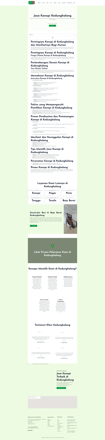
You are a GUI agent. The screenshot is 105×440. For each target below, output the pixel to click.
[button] (40, 2)
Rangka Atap (49, 420)
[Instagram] (30, 430)
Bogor (52, 23)
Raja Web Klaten (61, 437)
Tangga (55, 2)
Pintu (51, 2)
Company (38, 2)
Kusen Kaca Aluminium (51, 426)
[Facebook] (28, 430)
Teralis (59, 2)
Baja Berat (64, 2)
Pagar (47, 2)
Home (48, 23)
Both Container (69, 2)
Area (73, 2)
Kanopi (43, 2)
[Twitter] (29, 430)
